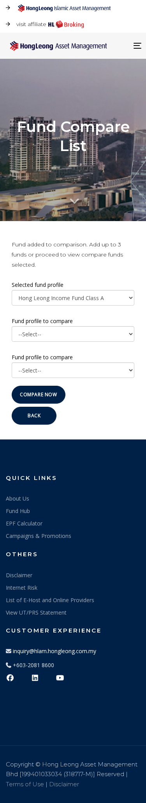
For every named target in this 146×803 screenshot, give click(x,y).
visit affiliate (31, 24)
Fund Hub (18, 511)
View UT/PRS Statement (36, 612)
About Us (17, 498)
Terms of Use (25, 784)
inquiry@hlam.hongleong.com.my (54, 651)
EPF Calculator (24, 523)
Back (34, 415)
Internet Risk (21, 587)
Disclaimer (19, 575)
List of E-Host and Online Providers (50, 600)
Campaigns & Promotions (38, 535)
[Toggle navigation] (120, 46)
